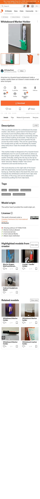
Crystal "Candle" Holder (28, 265)
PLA (5, 96)
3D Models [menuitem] (8, 11)
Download (21, 103)
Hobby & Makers (16, 17)
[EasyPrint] (24, 6)
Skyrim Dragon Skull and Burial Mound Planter (9, 265)
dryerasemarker (26, 190)
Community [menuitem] (29, 11)
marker (4, 190)
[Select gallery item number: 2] (30, 261)
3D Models (5, 17)
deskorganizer (13, 190)
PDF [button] (36, 125)
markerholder (6, 194)
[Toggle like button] (4, 269)
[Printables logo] (2, 11)
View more (34, 245)
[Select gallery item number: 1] (28, 261)
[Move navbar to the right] (38, 11)
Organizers (26, 17)
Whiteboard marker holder (29, 343)
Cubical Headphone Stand (10, 289)
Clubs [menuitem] (21, 11)
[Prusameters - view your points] (28, 6)
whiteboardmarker (19, 194)
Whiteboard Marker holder (29, 319)
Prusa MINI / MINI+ (25, 97)
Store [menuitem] (15, 11)
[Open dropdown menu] (37, 21)
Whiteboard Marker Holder (10, 319)
